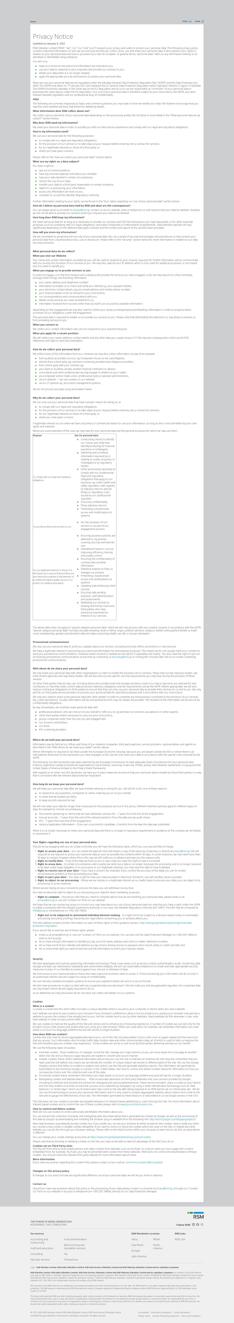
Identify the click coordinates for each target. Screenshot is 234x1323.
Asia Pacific (137, 1245)
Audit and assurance (41, 1248)
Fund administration (75, 1239)
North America (157, 1246)
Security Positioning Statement (165, 1316)
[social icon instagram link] (202, 1224)
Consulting (36, 1253)
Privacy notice (144, 1316)
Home (33, 21)
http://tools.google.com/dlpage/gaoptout (172, 1119)
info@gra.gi (39, 910)
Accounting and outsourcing (39, 1241)
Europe (135, 1250)
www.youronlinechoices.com (136, 1104)
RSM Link (180, 1239)
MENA (156, 1239)
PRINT (185, 21)
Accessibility (143, 1312)
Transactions (71, 1259)
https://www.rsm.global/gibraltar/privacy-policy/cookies (120, 1137)
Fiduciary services (40, 1259)
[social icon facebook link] (197, 1224)
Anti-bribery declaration (161, 1312)
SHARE (197, 21)
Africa (134, 1239)
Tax (66, 1253)
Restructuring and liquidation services (75, 1246)
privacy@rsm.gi (81, 210)
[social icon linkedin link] (193, 1224)
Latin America (138, 1256)
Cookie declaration (182, 1312)
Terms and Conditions (191, 1316)
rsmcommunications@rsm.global (143, 1162)
